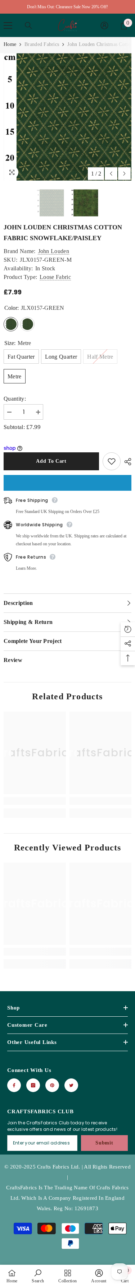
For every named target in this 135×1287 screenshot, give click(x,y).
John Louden (53, 251)
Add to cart (51, 461)
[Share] (126, 461)
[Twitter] (71, 1085)
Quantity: (15, 399)
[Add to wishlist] (112, 461)
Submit (104, 1143)
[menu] (8, 25)
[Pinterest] (52, 1085)
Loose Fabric (55, 277)
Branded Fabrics (41, 44)
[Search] (28, 25)
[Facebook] (14, 1085)
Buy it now (67, 483)
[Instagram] (33, 1085)
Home (10, 44)
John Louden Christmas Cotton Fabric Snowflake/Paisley (63, 233)
